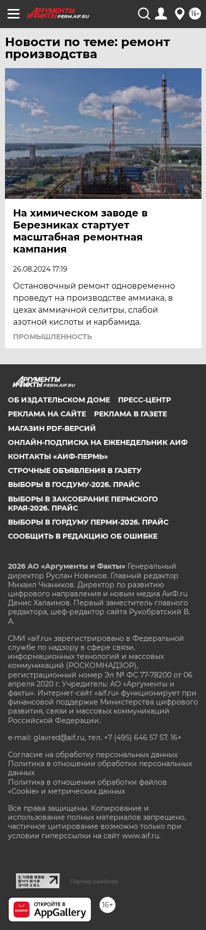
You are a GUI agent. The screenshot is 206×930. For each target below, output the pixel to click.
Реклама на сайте (47, 413)
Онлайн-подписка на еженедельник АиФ (98, 442)
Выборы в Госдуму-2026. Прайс (74, 484)
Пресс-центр (144, 399)
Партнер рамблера (94, 881)
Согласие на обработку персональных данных (93, 754)
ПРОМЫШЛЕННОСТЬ (52, 336)
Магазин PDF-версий (52, 428)
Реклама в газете (130, 413)
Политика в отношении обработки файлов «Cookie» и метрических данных (87, 787)
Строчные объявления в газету (75, 470)
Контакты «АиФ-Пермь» (58, 456)
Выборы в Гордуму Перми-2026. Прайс (88, 522)
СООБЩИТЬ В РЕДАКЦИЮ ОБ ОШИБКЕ (83, 536)
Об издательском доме (59, 399)
